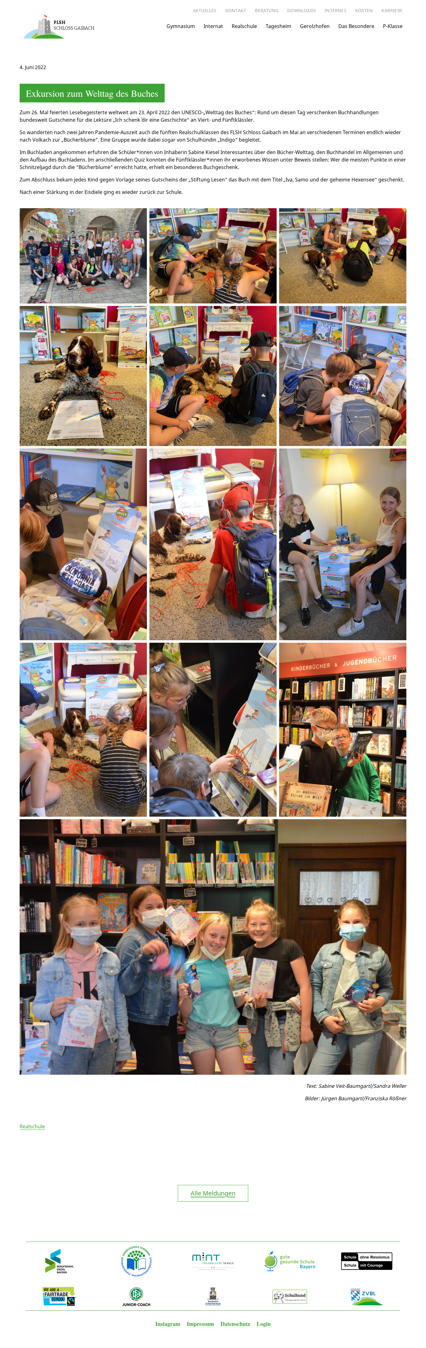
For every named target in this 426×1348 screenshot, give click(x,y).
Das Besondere (356, 26)
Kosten (364, 10)
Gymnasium (181, 26)
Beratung (266, 10)
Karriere (392, 10)
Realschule (244, 26)
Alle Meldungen (213, 1193)
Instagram (168, 1324)
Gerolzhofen (315, 26)
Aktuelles (205, 10)
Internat (213, 26)
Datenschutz (236, 1324)
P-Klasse (393, 26)
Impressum (201, 1324)
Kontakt (235, 10)
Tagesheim (278, 26)
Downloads (301, 10)
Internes (335, 10)
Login (264, 1324)
